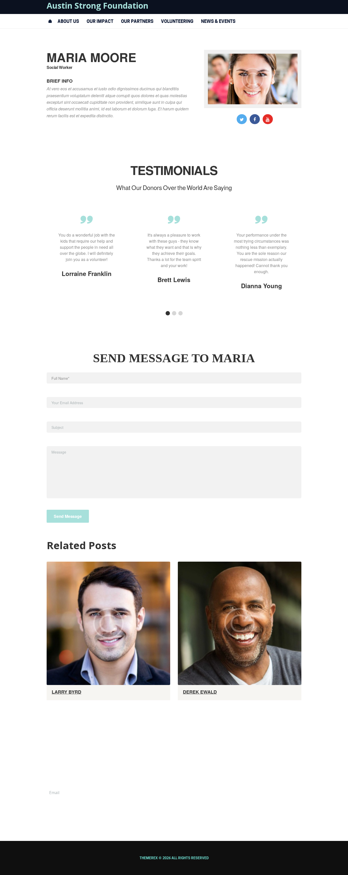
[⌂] (50, 21)
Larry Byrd (66, 692)
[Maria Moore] (253, 79)
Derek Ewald (200, 692)
